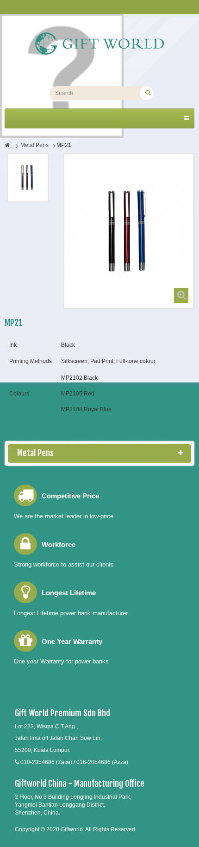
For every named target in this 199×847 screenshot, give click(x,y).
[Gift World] (99, 43)
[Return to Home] (7, 145)
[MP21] (28, 177)
